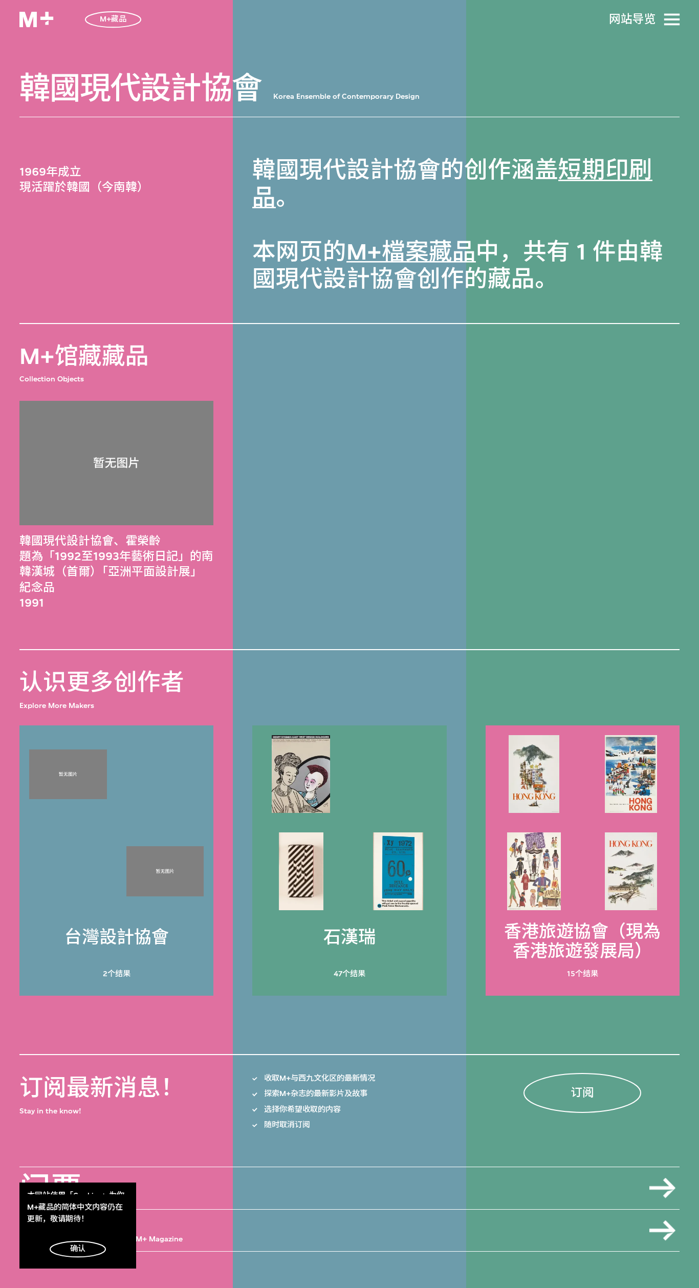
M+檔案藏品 (411, 252)
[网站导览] (672, 19)
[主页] (36, 19)
